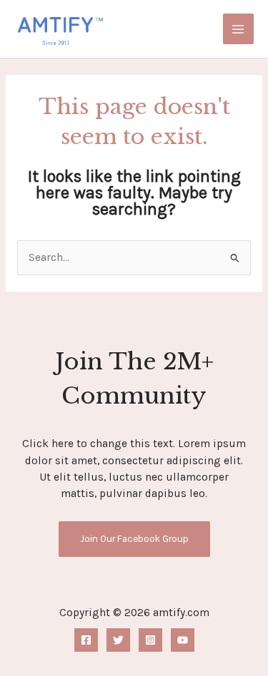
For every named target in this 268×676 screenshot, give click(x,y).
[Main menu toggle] (238, 29)
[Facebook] (86, 640)
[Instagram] (150, 640)
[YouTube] (182, 640)
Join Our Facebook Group (134, 538)
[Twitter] (118, 640)
